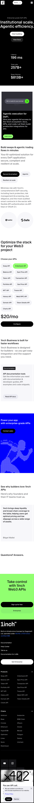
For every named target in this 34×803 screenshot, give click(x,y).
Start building (17, 34)
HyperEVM (4, 731)
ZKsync (19, 723)
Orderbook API (22, 676)
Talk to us (4, 650)
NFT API (3, 691)
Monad (19, 731)
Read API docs (10, 396)
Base (2, 719)
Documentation (6, 643)
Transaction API (22, 684)
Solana (19, 738)
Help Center (5, 646)
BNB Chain (21, 719)
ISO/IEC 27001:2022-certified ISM (16, 634)
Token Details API (23, 699)
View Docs (17, 39)
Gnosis (19, 727)
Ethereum (4, 727)
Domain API (5, 699)
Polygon (20, 734)
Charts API (4, 703)
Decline (16, 799)
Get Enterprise (17, 662)
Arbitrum (4, 715)
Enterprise (17, 610)
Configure (17, 324)
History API (4, 695)
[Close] (30, 772)
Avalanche (20, 715)
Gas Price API (22, 687)
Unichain (20, 742)
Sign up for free (17, 604)
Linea (3, 738)
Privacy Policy (9, 794)
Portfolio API (5, 687)
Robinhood (5, 746)
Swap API (4, 676)
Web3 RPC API (22, 695)
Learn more (8, 136)
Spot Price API (22, 680)
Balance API (5, 680)
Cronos (3, 723)
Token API (4, 684)
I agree (8, 799)
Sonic (3, 742)
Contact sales (8, 431)
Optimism (4, 734)
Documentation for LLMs (9, 654)
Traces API (21, 691)
